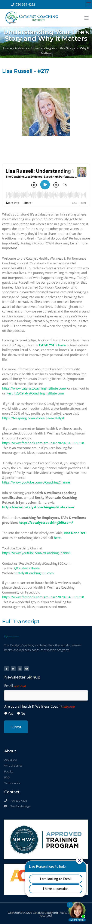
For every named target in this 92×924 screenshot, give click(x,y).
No (23, 713)
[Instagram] (20, 668)
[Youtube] (26, 668)
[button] (88, 3)
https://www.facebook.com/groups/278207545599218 (43, 443)
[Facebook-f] (6, 668)
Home (7, 48)
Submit (16, 727)
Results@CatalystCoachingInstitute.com (35, 393)
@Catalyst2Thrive (27, 568)
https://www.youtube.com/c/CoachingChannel (36, 482)
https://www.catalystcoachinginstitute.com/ (34, 388)
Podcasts (21, 48)
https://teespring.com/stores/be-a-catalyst (33, 418)
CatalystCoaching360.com (35, 573)
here (57, 538)
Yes (10, 713)
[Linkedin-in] (13, 668)
